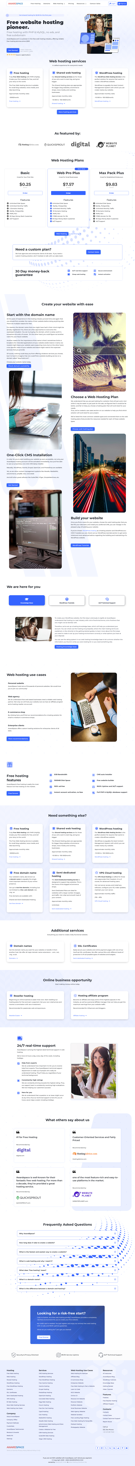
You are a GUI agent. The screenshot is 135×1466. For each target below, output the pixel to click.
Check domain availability (18, 366)
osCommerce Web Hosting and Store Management (51, 1425)
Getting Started (108, 1386)
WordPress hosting (101, 101)
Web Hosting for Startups (79, 1373)
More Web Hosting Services (16, 1405)
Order (25, 193)
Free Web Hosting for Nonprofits (81, 1421)
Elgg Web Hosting (45, 1402)
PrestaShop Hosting (45, 1392)
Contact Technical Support (111, 1418)
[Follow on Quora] (110, 1448)
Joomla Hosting (44, 1386)
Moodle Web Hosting (46, 1421)
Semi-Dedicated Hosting (15, 1395)
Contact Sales (93, 252)
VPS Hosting (11, 1399)
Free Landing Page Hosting (80, 1418)
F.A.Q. (38, 1450)
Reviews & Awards (13, 1432)
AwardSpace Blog (109, 1376)
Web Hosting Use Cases (15, 1408)
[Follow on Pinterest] (122, 1448)
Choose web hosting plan (82, 429)
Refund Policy (31, 1450)
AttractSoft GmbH (61, 1462)
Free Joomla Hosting (46, 1383)
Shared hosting (57, 103)
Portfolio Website (76, 1405)
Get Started (13, 50)
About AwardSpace (13, 1416)
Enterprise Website (77, 1383)
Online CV (74, 1395)
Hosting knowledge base (66, 647)
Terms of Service (12, 1450)
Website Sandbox (76, 1414)
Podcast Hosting (76, 1424)
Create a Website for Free (47, 1429)
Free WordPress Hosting (15, 1386)
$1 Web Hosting (12, 1402)
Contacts (106, 1412)
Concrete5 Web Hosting (46, 1399)
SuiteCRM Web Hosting (46, 1436)
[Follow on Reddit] (118, 1448)
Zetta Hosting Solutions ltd (77, 1462)
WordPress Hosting (13, 1383)
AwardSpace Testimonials (15, 1429)
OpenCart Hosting (45, 1395)
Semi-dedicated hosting (60, 909)
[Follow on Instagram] (101, 1448)
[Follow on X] (106, 1448)
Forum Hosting (44, 1405)
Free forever (13, 793)
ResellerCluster (14, 1015)
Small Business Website (79, 1408)
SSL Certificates (12, 1392)
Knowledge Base (108, 1383)
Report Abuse (107, 1421)
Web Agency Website (78, 1411)
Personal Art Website (78, 1399)
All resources (107, 1373)
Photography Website (78, 1427)
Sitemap (9, 1438)
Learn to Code (75, 1389)
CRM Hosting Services (46, 1432)
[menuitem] (35, 3)
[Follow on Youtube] (126, 1448)
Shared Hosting (12, 1380)
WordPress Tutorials (80, 545)
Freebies (106, 1397)
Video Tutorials (108, 1389)
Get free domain (15, 903)
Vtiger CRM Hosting (45, 1439)
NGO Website (75, 1392)
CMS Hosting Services (46, 1373)
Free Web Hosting (13, 1373)
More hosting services (67, 112)
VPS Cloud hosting (101, 901)
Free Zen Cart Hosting (46, 1408)
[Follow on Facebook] (97, 1448)
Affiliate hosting (79, 1015)
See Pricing (75, 234)
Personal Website (76, 1402)
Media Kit (10, 1435)
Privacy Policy (22, 1450)
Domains (12, 958)
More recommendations (18, 739)
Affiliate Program (108, 1404)
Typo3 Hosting (43, 1411)
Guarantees (10, 1426)
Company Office (12, 1419)
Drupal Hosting (44, 1389)
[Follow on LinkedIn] (114, 1448)
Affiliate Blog (75, 1376)
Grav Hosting (43, 1414)
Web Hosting (61, 234)
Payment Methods (13, 1423)
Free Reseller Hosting (110, 1400)
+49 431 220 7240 (108, 1432)
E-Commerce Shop (77, 1380)
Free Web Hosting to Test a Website (83, 1386)
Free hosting (13, 101)
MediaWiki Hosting (45, 1418)
